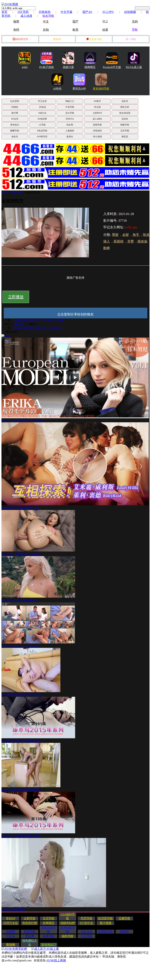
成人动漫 (26, 15)
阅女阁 (69, 124)
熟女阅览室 (124, 113)
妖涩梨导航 (105, 918)
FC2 (105, 21)
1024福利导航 (67, 916)
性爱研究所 (105, 931)
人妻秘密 (69, 130)
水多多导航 (95, 39)
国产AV (87, 11)
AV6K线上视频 (56, 960)
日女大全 (86, 931)
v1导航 (42, 124)
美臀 (130, 241)
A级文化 (42, 113)
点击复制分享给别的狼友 (75, 314)
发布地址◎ (48, 944)
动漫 (105, 29)
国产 (75, 21)
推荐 (16, 21)
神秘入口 (69, 101)
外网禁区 (49, 923)
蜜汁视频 (105, 923)
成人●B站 (97, 119)
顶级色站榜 (67, 923)
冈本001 (70, 119)
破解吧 (124, 931)
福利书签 (67, 936)
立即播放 (16, 297)
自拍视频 (130, 11)
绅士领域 (97, 136)
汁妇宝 (10, 936)
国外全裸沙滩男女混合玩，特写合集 (37, 327)
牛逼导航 (69, 107)
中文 (46, 21)
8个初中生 (86, 923)
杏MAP (57, 39)
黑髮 (115, 235)
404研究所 (42, 136)
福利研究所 (21, 39)
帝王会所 (42, 101)
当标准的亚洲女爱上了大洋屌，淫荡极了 (40, 320)
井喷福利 (97, 130)
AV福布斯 (42, 119)
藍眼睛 (119, 241)
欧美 (75, 29)
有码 (16, 29)
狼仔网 (14, 113)
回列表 (19, 324)
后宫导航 (124, 130)
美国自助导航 (48, 929)
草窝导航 (30, 931)
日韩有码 (44, 11)
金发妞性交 (32, 192)
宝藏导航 (124, 918)
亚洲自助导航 (67, 929)
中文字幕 (66, 11)
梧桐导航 (97, 124)
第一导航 (131, 39)
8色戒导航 (42, 130)
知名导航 (48, 15)
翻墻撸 (10, 944)
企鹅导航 (30, 918)
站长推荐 (14, 101)
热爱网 (10, 931)
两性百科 (124, 107)
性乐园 (97, 107)
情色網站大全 (29, 942)
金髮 (125, 235)
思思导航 (86, 918)
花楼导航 (49, 936)
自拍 (46, 29)
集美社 (69, 136)
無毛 (136, 235)
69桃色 (14, 107)
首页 (4, 11)
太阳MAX (97, 113)
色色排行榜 (29, 923)
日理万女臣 (10, 923)
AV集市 (97, 101)
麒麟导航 (14, 130)
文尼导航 (49, 918)
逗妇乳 (125, 119)
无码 (135, 21)
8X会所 (14, 119)
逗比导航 (69, 113)
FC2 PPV (108, 11)
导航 (135, 29)
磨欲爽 (29, 936)
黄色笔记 (14, 124)
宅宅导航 (86, 936)
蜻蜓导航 (124, 124)
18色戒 (42, 107)
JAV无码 (23, 11)
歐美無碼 (16, 192)
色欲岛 (125, 101)
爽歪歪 (125, 136)
